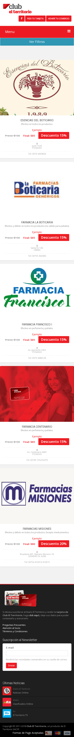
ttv (14, 711)
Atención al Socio (11, 628)
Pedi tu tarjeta (35, 18)
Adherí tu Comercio (58, 18)
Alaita (16, 700)
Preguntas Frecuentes (14, 624)
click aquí (34, 615)
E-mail (10, 647)
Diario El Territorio (21, 689)
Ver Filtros (37, 42)
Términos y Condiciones (15, 631)
